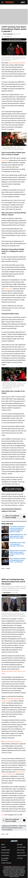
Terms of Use (21, 852)
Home (2, 568)
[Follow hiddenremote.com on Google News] (24, 517)
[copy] (11, 37)
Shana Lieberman (8, 34)
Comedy (8, 568)
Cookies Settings (6, 863)
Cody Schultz (6, 592)
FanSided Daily (5, 850)
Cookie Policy (5, 855)
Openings (20, 844)
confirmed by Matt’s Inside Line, (12, 741)
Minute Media (8, 866)
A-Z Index (20, 858)
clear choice (5, 160)
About (3, 844)
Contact (3, 847)
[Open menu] (2, 2)
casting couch (8, 288)
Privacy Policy (5, 852)
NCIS (7, 834)
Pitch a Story (20, 850)
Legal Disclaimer (22, 855)
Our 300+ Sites (21, 847)
